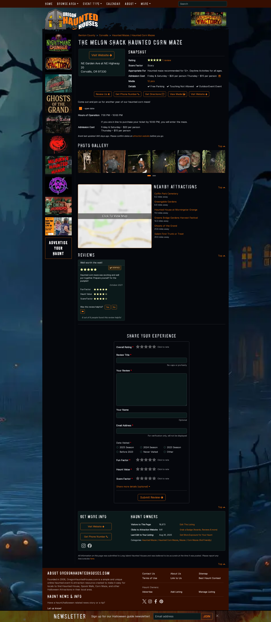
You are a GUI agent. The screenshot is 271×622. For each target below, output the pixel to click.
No (114, 307)
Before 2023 (126, 451)
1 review (166, 60)
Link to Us (176, 578)
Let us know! (54, 608)
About (129, 4)
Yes (107, 307)
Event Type (91, 4)
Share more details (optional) (132, 486)
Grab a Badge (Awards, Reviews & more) (199, 529)
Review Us (102, 94)
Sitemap (203, 573)
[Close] (217, 615)
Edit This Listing (187, 524)
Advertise (147, 591)
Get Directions (153, 94)
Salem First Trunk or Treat (169, 233)
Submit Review (150, 497)
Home (49, 4)
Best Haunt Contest (210, 578)
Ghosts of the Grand (165, 225)
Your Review (124, 370)
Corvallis (103, 35)
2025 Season (127, 447)
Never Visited (150, 451)
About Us (176, 573)
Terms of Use (149, 578)
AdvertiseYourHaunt (58, 248)
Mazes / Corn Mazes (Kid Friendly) (196, 540)
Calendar (113, 4)
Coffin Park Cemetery (166, 193)
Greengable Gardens (165, 201)
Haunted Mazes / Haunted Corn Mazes (133, 35)
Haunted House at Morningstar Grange (175, 209)
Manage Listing (207, 591)
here (92, 558)
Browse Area (66, 4)
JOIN (206, 616)
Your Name (122, 409)
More (144, 4)
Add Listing (176, 591)
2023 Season (174, 447)
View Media (176, 94)
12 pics (151, 81)
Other (170, 451)
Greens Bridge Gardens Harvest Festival (176, 217)
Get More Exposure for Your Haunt (196, 535)
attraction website (141, 136)
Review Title (123, 354)
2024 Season (150, 447)
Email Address (124, 425)
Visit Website (100, 55)
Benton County (86, 35)
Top (220, 146)
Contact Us (148, 573)
